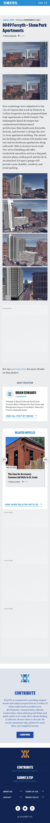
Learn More (25, 735)
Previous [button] (4, 460)
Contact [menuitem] (7, 797)
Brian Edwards (10, 35)
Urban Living (8, 20)
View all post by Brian (20, 415)
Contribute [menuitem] (25, 769)
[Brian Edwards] (10, 394)
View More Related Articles (22, 504)
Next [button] (46, 460)
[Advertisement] (25, 335)
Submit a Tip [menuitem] (25, 779)
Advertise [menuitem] (7, 791)
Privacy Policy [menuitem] (32, 797)
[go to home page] (10, 3)
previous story (19, 369)
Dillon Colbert (15, 482)
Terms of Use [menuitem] (31, 791)
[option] (25, 462)
